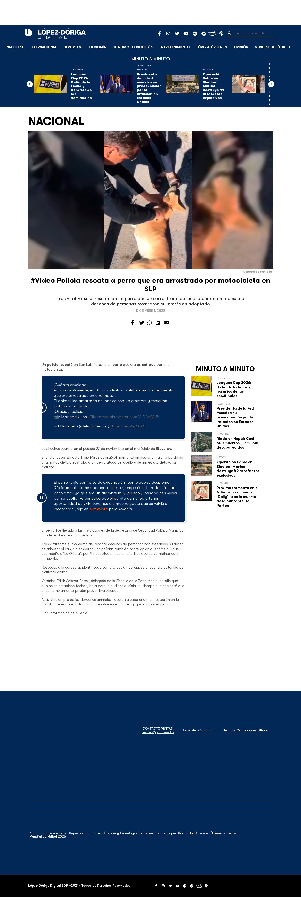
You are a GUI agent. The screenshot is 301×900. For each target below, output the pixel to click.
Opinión (241, 47)
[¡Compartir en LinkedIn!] (158, 323)
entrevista (99, 509)
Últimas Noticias (223, 833)
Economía (96, 47)
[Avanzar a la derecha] (290, 47)
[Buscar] (296, 47)
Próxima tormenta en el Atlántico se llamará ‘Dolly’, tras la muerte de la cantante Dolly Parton (238, 497)
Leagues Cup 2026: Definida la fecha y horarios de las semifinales (81, 86)
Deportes (72, 47)
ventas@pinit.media (158, 732)
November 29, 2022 (127, 426)
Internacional (43, 47)
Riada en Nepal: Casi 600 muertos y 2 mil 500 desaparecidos (238, 442)
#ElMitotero (98, 416)
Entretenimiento (174, 47)
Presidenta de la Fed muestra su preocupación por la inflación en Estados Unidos (149, 88)
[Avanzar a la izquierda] (30, 84)
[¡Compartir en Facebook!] (132, 323)
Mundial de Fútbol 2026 (276, 47)
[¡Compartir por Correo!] (166, 323)
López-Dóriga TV (211, 47)
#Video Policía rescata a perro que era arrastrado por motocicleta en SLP (150, 284)
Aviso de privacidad (198, 730)
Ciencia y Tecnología (133, 47)
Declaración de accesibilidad (245, 730)
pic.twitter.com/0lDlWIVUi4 (135, 416)
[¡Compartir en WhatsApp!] (149, 323)
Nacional (15, 47)
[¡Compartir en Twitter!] (141, 323)
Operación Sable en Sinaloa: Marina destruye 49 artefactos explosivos (213, 86)
